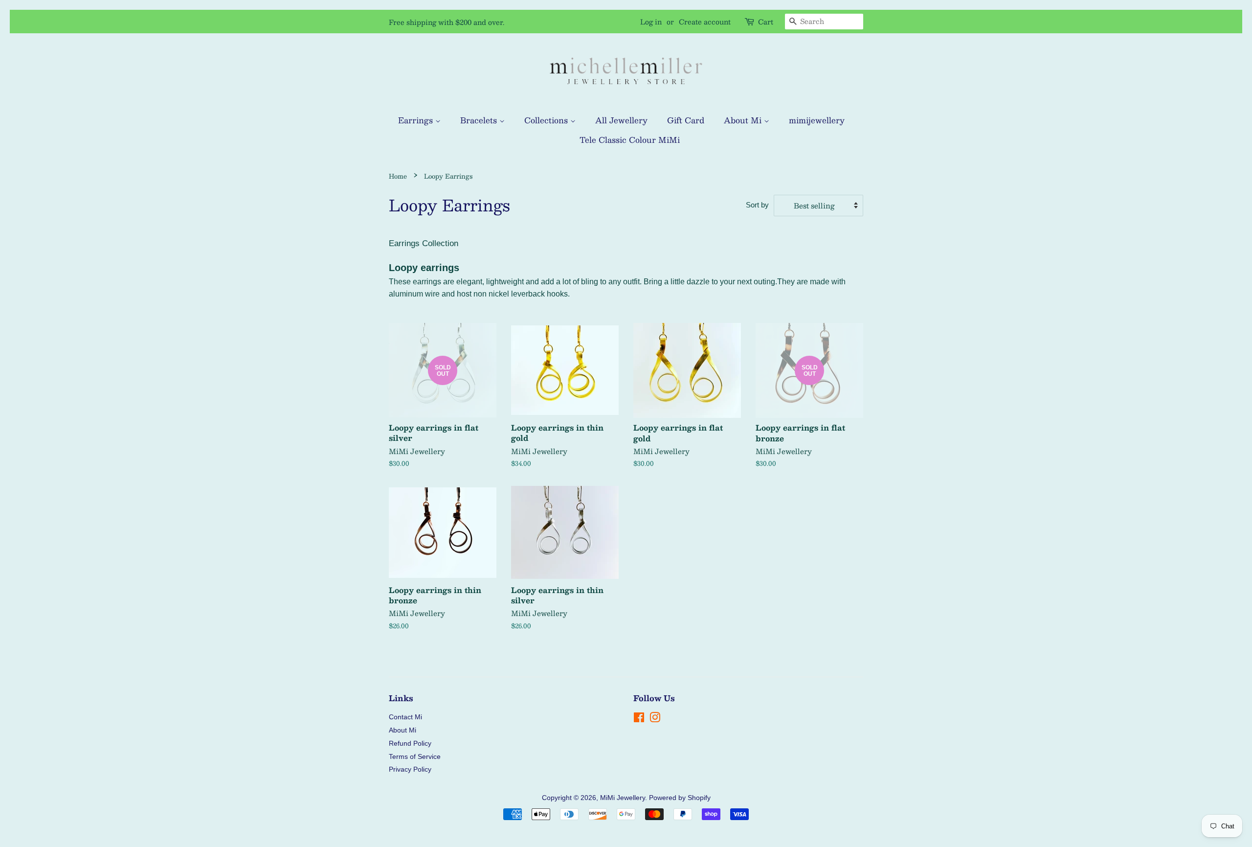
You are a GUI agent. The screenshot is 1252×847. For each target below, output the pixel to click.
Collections (547, 120)
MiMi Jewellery (622, 797)
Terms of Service (415, 756)
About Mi (744, 120)
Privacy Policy (410, 769)
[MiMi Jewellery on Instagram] (654, 719)
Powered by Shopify (680, 797)
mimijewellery (817, 120)
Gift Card (685, 120)
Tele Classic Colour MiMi (630, 139)
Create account (705, 21)
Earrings (416, 120)
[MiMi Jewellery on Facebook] (639, 719)
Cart (765, 21)
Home (398, 176)
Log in (651, 21)
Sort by (757, 205)
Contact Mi (405, 717)
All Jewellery (621, 120)
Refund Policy (410, 743)
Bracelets (479, 120)
